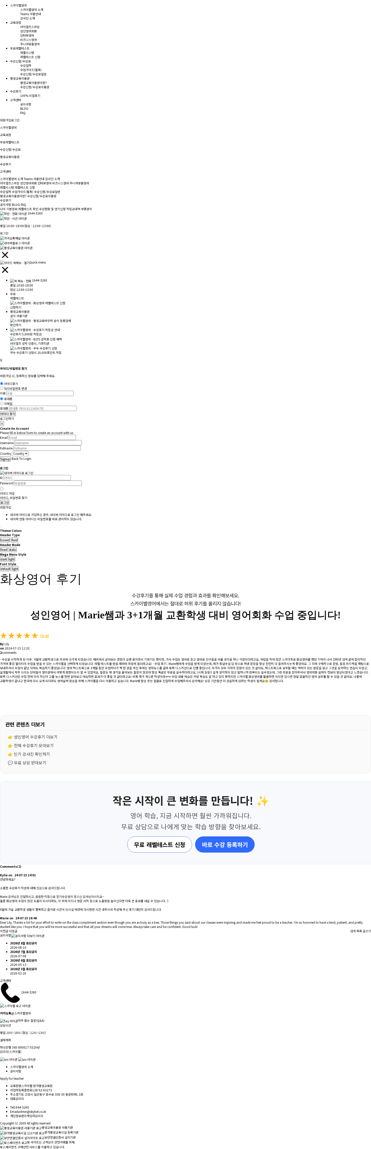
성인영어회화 (28, 31)
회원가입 (5, 120)
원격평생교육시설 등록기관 (61, 1132)
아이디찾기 (11, 383)
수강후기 (5, 200)
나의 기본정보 (9, 209)
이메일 (8, 403)
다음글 (13, 931)
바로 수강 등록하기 (225, 844)
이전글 (4, 931)
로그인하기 (7, 418)
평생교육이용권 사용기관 (57, 1127)
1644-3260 (35, 213)
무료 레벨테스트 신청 (159, 844)
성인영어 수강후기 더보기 (36, 737)
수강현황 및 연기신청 (52, 209)
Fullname (6, 448)
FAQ (22, 113)
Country (5, 453)
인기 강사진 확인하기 (32, 754)
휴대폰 (8, 399)
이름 (3, 393)
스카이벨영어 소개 (31, 9)
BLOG (24, 108)
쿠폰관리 (86, 209)
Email (4, 437)
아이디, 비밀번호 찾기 (13, 497)
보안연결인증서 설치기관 (60, 1137)
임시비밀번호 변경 (15, 388)
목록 (359, 931)
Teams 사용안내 (30, 14)
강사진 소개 (27, 18)
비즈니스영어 (28, 39)
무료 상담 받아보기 (30, 763)
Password (7, 483)
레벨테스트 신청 (30, 57)
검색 (353, 931)
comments (8, 652)
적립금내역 (73, 209)
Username (7, 443)
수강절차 (25, 65)
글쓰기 (367, 931)
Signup (5, 459)
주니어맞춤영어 (30, 44)
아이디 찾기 (8, 413)
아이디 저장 (7, 493)
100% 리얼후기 (30, 95)
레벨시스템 (27, 52)
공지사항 (25, 104)
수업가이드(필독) (31, 70)
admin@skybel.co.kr (32, 1111)
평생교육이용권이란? (33, 82)
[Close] (0, 364)
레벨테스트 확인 (28, 209)
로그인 (15, 120)
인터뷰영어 (27, 35)
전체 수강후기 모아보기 (34, 745)
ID (1, 477)
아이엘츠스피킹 (30, 27)
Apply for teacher (12, 1078)
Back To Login (21, 458)
